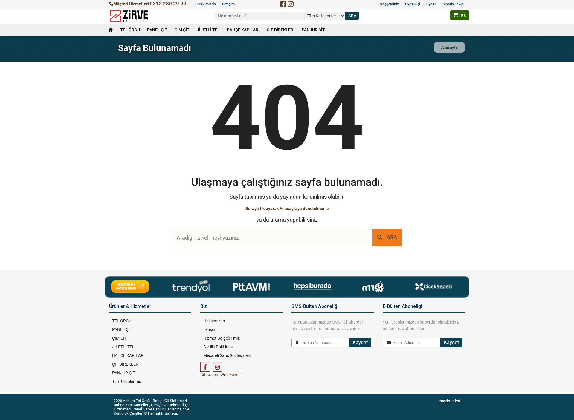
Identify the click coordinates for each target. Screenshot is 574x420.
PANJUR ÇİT (313, 29)
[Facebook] (283, 4)
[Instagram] (290, 4)
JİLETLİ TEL (208, 29)
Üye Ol (431, 4)
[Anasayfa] (111, 30)
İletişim (228, 4)
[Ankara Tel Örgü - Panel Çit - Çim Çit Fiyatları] (129, 16)
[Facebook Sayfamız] (205, 367)
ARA (392, 237)
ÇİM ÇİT (182, 29)
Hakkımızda (206, 4)
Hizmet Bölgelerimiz (221, 338)
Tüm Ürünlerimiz (127, 381)
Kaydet (360, 342)
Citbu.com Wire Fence (220, 374)
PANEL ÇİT (157, 29)
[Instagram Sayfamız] (217, 367)
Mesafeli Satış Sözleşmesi (227, 355)
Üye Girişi (412, 4)
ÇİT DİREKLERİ (280, 29)
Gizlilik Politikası (218, 347)
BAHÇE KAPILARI (243, 29)
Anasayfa (449, 47)
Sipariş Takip (453, 4)
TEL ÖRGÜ (130, 29)
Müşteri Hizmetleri (149, 3)
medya (449, 400)
